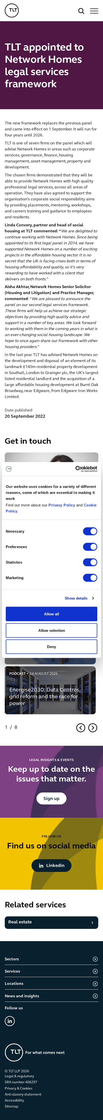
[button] (93, 11)
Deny (51, 647)
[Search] (81, 10)
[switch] (90, 547)
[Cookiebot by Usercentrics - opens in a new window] (75, 469)
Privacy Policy (61, 505)
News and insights (22, 996)
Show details (76, 598)
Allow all (51, 614)
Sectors (12, 959)
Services (12, 972)
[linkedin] (10, 1021)
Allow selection (51, 630)
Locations (14, 984)
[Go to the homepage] (35, 1052)
